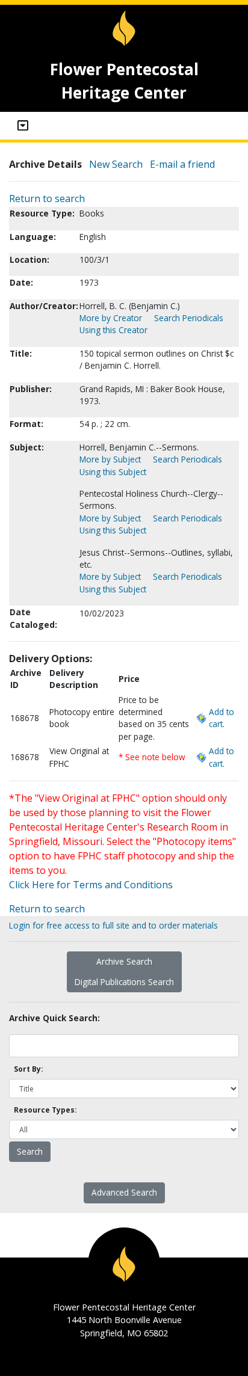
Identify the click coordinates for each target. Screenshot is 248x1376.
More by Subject (110, 459)
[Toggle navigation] (23, 126)
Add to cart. (221, 717)
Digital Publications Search (124, 981)
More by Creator (110, 318)
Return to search (47, 198)
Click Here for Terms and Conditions (91, 884)
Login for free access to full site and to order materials (113, 925)
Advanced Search (124, 1192)
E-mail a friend (182, 164)
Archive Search (124, 961)
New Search (116, 164)
